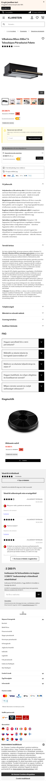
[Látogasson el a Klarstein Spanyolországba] (25, 729)
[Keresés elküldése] (4, 24)
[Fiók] (32, 17)
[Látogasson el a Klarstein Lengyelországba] (12, 734)
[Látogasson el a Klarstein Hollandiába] (7, 739)
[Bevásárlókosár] (42, 18)
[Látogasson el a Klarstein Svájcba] (12, 729)
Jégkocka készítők (8, 647)
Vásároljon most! (6, 8)
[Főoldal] (3, 31)
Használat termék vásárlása (13, 153)
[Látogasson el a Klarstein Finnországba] (30, 734)
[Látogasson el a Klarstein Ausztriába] (7, 729)
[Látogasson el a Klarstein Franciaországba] (16, 729)
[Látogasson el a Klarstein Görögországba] (21, 739)
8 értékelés (17, 46)
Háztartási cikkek (11, 31)
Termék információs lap (8, 118)
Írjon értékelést (23, 480)
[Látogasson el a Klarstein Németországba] (3, 729)
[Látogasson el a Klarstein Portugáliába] (12, 739)
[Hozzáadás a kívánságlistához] (43, 38)
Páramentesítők (7, 631)
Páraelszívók (23, 31)
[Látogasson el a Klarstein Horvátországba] (16, 734)
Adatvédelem (7, 600)
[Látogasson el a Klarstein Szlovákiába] (3, 734)
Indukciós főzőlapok (8, 664)
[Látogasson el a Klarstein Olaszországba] (21, 729)
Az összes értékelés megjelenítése (25, 559)
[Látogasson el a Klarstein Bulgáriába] (25, 734)
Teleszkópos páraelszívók (37, 31)
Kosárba (40, 158)
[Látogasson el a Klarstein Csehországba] (7, 734)
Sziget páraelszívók (8, 635)
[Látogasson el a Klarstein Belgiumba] (3, 739)
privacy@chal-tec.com (28, 605)
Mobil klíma (5, 627)
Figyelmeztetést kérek (34, 138)
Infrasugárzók (6, 643)
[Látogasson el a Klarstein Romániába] (21, 734)
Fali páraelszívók (7, 660)
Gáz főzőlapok (6, 668)
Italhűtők (4, 651)
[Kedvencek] (37, 18)
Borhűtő (4, 623)
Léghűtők (5, 656)
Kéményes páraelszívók (9, 639)
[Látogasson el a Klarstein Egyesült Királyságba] (30, 729)
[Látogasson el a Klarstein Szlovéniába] (16, 739)
